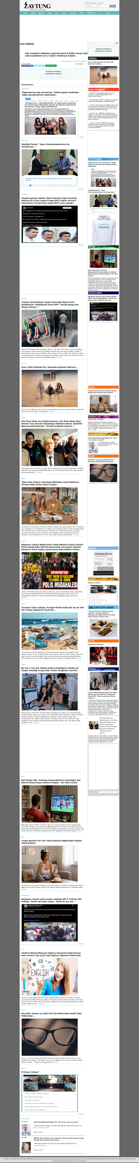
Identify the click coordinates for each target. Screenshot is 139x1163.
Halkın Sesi (25, 1118)
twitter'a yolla (39, 65)
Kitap (23, 1010)
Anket (23, 1068)
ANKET (92, 579)
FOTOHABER (95, 159)
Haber (92, 669)
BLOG (92, 387)
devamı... (96, 290)
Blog (23, 837)
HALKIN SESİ (96, 434)
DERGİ (92, 548)
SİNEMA (93, 58)
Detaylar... (59, 357)
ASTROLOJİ (94, 417)
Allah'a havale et (51, 65)
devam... (94, 430)
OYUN (92, 641)
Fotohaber (25, 88)
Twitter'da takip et (93, 792)
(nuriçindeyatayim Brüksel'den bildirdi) (73, 61)
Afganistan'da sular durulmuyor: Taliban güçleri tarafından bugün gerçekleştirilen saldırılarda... (102, 164)
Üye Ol (100, 3)
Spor (23, 776)
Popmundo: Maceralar (95, 644)
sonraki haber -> (80, 64)
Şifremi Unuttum (91, 3)
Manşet (23, 298)
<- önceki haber (25, 64)
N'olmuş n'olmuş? (94, 583)
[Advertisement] (11, 38)
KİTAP (92, 456)
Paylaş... (82, 136)
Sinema (23, 363)
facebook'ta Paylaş (27, 65)
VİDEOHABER (95, 293)
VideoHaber (25, 895)
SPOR (92, 247)
